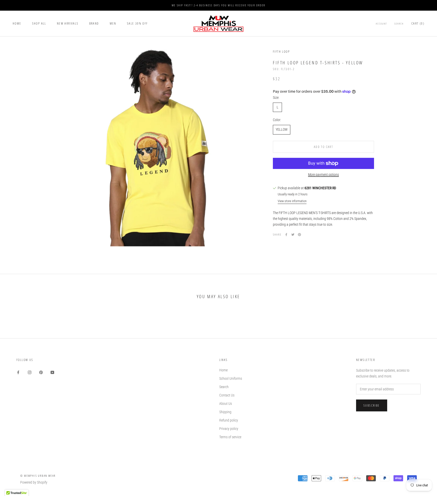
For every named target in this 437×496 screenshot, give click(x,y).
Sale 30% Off (137, 23)
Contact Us (226, 395)
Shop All (39, 23)
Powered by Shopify (33, 482)
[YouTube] (52, 372)
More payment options (323, 175)
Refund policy (228, 420)
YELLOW (282, 129)
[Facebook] (286, 234)
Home (17, 23)
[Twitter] (292, 234)
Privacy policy (228, 429)
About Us (225, 404)
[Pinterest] (299, 234)
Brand (94, 23)
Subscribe (371, 405)
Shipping (225, 412)
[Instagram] (29, 372)
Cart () (417, 23)
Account (381, 23)
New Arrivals (68, 23)
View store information (292, 201)
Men (113, 23)
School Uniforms (230, 378)
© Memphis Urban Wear (38, 476)
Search (399, 23)
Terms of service (230, 437)
